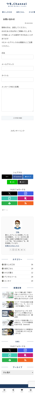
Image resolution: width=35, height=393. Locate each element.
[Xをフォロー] (9, 193)
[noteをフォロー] (9, 198)
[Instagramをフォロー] (25, 193)
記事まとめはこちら (12, 245)
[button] (23, 182)
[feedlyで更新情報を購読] (9, 203)
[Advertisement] (17, 150)
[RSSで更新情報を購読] (25, 203)
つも (17, 232)
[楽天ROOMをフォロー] (25, 198)
